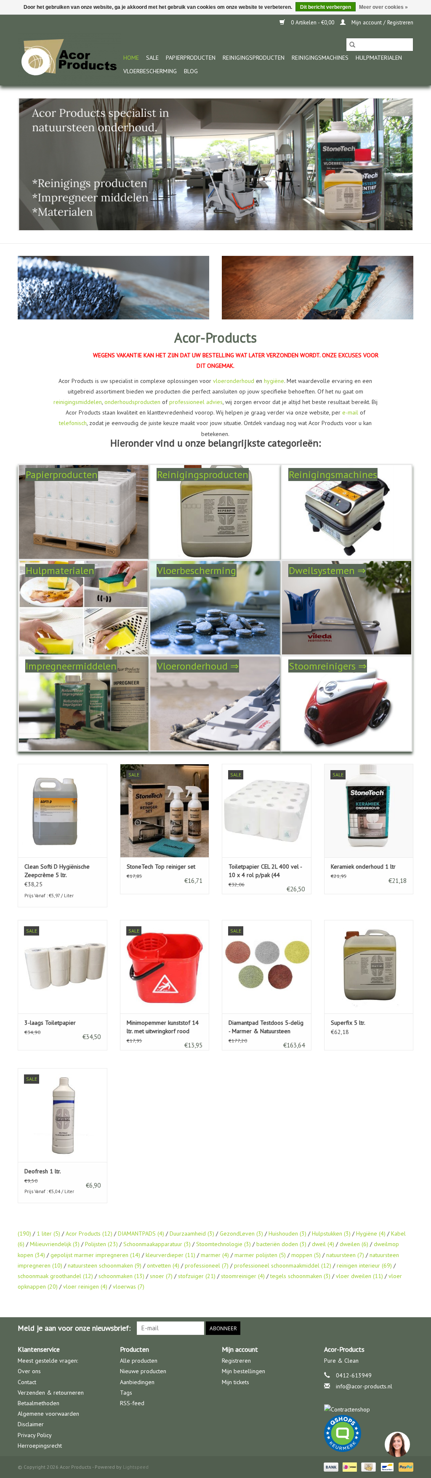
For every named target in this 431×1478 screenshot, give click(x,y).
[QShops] (369, 1433)
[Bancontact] (386, 1466)
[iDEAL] (349, 1466)
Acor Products (89, 1233)
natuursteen (345, 1255)
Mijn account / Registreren (381, 22)
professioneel (207, 1265)
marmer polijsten (260, 1255)
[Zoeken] (352, 44)
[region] (397, 1444)
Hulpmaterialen (379, 57)
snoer (161, 1276)
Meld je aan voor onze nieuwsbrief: (74, 1328)
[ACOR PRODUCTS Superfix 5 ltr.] (369, 967)
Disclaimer (31, 1424)
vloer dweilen (359, 1276)
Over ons (29, 1371)
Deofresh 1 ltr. (42, 1171)
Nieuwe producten (143, 1371)
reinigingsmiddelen (77, 402)
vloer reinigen (85, 1286)
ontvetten (163, 1265)
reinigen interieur (364, 1265)
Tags (126, 1392)
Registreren (236, 1360)
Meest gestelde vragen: (48, 1360)
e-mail (350, 412)
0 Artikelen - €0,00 (312, 22)
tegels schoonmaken (300, 1276)
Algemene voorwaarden (48, 1413)
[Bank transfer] (330, 1466)
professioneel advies (196, 402)
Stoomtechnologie (223, 1244)
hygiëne (274, 381)
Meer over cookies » (383, 7)
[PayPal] (404, 1466)
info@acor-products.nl (364, 1386)
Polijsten (101, 1244)
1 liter (48, 1233)
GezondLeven (241, 1233)
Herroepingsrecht (40, 1445)
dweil (323, 1244)
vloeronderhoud (233, 381)
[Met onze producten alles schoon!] (215, 164)
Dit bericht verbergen (325, 7)
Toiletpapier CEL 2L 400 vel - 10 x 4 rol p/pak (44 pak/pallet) (265, 871)
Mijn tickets (235, 1382)
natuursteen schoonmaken (104, 1265)
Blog (191, 71)
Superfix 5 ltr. (348, 1022)
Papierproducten (191, 57)
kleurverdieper (170, 1255)
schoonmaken (121, 1276)
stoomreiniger (243, 1276)
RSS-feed (132, 1403)
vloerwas (128, 1286)
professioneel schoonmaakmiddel (282, 1265)
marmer (215, 1255)
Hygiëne (371, 1233)
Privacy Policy (35, 1435)
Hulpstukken (331, 1233)
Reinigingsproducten (254, 57)
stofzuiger (197, 1276)
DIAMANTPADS (141, 1233)
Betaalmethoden (38, 1403)
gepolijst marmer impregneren (95, 1255)
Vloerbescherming (150, 71)
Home (131, 57)
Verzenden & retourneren (51, 1392)
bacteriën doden (281, 1244)
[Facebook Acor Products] (406, 1328)
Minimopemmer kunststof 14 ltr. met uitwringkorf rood (163, 1027)
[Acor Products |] (69, 58)
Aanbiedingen (137, 1382)
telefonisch (73, 423)
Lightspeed (136, 1467)
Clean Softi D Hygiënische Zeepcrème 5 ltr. (57, 871)
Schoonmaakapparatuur (157, 1244)
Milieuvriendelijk (55, 1244)
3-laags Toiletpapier (50, 1022)
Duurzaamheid (192, 1233)
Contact (27, 1382)
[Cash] (367, 1466)
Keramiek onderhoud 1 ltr (363, 866)
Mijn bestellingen (243, 1371)
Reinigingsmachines (320, 57)
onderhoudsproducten (132, 402)
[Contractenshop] (369, 1409)
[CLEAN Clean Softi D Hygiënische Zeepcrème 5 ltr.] (62, 811)
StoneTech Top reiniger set (161, 866)
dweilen (354, 1244)
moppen (306, 1255)
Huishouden (287, 1233)
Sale (152, 57)
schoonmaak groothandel (55, 1276)
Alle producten (138, 1360)
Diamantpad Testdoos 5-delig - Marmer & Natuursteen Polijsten (266, 1027)
